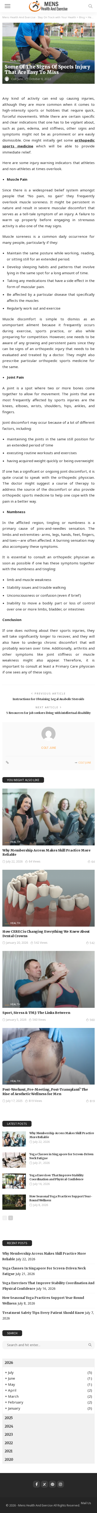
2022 (9, 1443)
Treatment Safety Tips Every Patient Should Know (43, 1313)
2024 (9, 1426)
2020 (9, 1459)
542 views (41, 943)
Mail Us (86, 1503)
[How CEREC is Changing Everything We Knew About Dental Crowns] (48, 898)
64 (93, 862)
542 (92, 943)
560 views (39, 1020)
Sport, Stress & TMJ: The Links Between (36, 1013)
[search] (90, 6)
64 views (34, 861)
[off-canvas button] (7, 6)
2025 (9, 1418)
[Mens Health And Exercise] (48, 5)
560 (92, 1020)
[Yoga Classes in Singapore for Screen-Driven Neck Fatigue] (14, 1160)
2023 (9, 1434)
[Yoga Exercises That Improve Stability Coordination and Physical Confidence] (14, 1181)
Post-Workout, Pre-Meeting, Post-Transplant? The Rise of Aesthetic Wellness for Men (45, 1091)
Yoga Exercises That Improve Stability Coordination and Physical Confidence (56, 1177)
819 (92, 1101)
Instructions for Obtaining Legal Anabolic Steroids (48, 699)
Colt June (17, 79)
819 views (35, 1101)
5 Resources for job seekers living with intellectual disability (48, 713)
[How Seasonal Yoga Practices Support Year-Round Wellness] (14, 1202)
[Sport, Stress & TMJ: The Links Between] (48, 979)
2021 (9, 1451)
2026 (9, 1362)
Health (15, 60)
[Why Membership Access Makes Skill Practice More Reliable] (48, 817)
